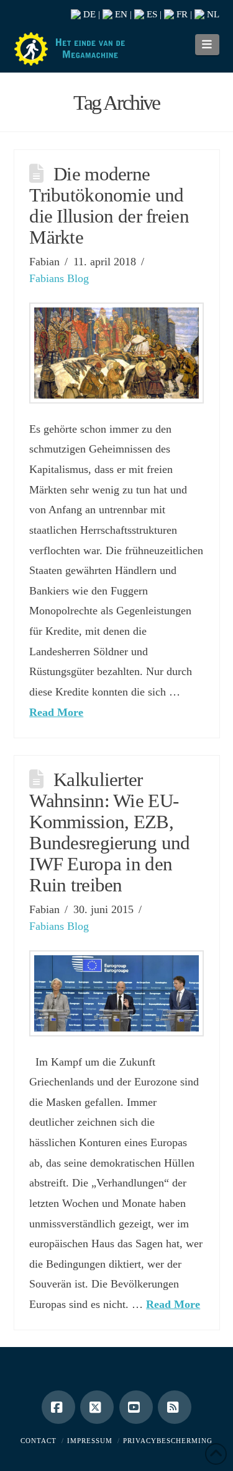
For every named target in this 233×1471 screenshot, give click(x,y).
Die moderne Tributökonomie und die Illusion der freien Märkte (109, 206)
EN (119, 14)
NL (211, 14)
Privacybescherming (167, 1440)
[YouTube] (136, 1407)
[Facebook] (58, 1407)
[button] (207, 44)
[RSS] (174, 1407)
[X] (97, 1407)
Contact (39, 1440)
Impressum (89, 1440)
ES (150, 14)
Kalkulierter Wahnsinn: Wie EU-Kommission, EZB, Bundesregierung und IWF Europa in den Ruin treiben (109, 832)
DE (88, 14)
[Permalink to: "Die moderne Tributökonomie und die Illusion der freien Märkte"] (116, 352)
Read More (56, 712)
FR (181, 14)
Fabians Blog (59, 278)
